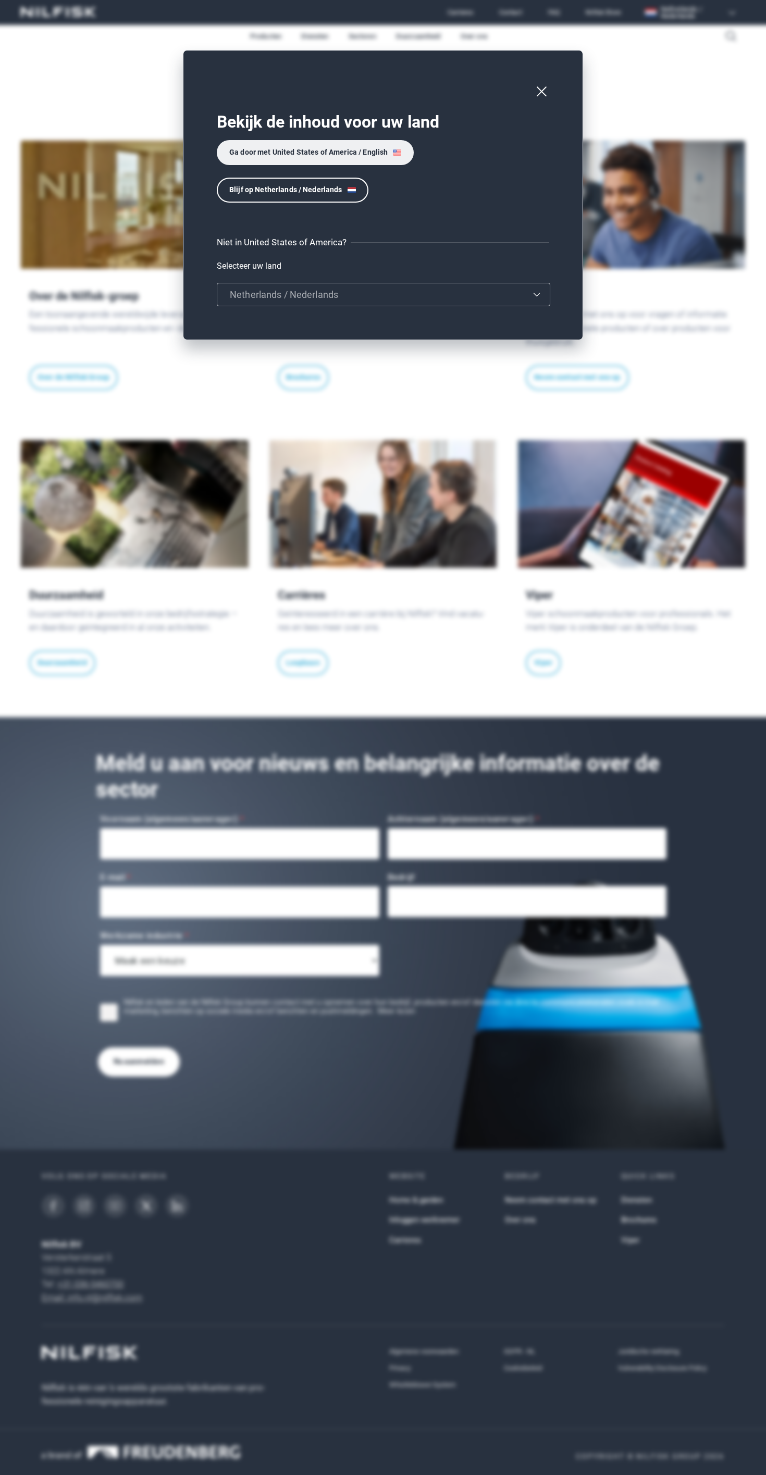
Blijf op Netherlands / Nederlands (285, 189)
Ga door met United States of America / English (308, 152)
